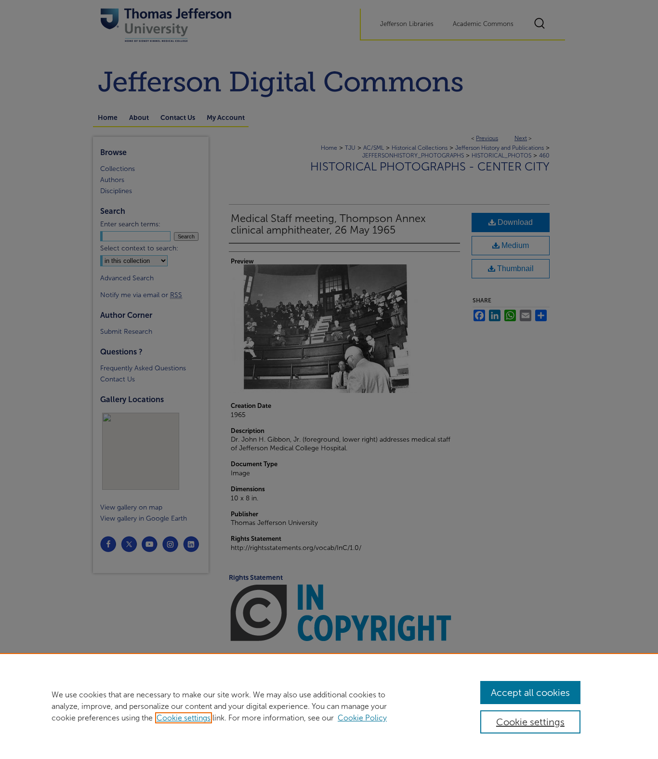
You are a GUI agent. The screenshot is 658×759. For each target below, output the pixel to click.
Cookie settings (184, 718)
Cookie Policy (362, 718)
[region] (329, 706)
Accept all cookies (530, 692)
